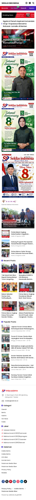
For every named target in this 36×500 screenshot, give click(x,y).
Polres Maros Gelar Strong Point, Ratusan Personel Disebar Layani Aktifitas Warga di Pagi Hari (22, 252)
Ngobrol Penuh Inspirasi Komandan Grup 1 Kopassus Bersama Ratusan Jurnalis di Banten (16, 41)
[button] (26, 3)
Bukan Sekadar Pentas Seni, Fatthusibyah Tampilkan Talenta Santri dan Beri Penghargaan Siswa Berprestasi (9, 296)
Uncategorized (24, 290)
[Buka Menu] (30, 3)
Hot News (5, 419)
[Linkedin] (21, 481)
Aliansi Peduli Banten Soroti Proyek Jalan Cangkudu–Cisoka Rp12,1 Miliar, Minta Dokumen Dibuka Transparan (26, 315)
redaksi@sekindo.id (11, 401)
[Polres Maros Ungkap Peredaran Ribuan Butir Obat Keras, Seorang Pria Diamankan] (26, 287)
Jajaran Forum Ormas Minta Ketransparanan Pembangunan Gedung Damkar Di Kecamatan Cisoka (22, 328)
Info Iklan (5, 457)
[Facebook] (3, 481)
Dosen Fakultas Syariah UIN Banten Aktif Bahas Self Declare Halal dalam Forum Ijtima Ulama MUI (22, 357)
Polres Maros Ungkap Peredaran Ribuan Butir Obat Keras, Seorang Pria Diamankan (26, 296)
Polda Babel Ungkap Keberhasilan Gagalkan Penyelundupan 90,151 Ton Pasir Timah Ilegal (22, 233)
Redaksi (4, 473)
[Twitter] (6, 481)
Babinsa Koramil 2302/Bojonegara (15, 436)
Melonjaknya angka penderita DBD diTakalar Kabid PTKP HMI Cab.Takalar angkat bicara (22, 347)
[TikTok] (25, 481)
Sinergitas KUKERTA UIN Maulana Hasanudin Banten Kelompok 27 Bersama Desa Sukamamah (26, 277)
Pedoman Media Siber (9, 463)
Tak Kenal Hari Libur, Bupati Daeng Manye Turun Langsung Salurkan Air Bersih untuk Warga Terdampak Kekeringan (9, 277)
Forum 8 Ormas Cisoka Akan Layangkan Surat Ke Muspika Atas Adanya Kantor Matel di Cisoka (21, 337)
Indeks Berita (6, 451)
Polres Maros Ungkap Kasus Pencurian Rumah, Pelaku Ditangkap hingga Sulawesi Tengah (9, 315)
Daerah (6, 37)
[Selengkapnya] (18, 201)
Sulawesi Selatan (9, 430)
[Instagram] (18, 481)
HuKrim (4, 416)
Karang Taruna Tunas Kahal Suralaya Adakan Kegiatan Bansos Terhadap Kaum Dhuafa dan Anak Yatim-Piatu (22, 376)
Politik (4, 422)
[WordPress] (14, 481)
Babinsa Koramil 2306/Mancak (14, 443)
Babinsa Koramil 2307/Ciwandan (15, 439)
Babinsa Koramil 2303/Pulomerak (15, 433)
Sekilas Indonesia (10, 3)
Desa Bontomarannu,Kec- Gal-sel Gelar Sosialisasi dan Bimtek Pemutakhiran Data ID (22, 366)
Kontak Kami (6, 460)
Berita (22, 271)
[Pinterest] (10, 481)
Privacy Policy (6, 470)
